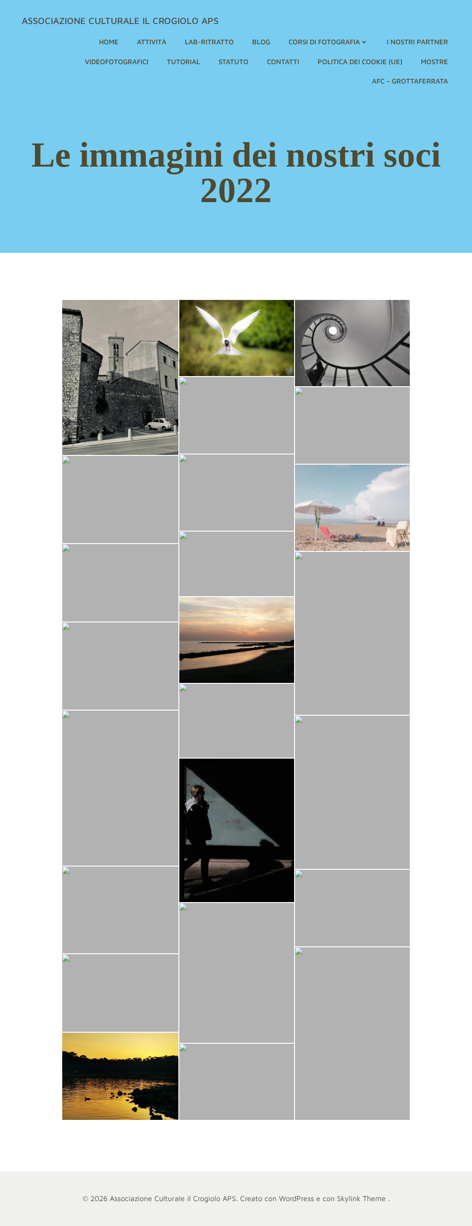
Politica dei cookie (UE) (360, 62)
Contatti (283, 62)
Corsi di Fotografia (324, 42)
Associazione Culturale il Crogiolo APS (120, 20)
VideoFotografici (116, 62)
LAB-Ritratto (209, 42)
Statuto (233, 62)
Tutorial (183, 62)
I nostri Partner (417, 42)
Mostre (434, 62)
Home (108, 42)
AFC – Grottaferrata (410, 81)
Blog (261, 42)
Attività (151, 42)
